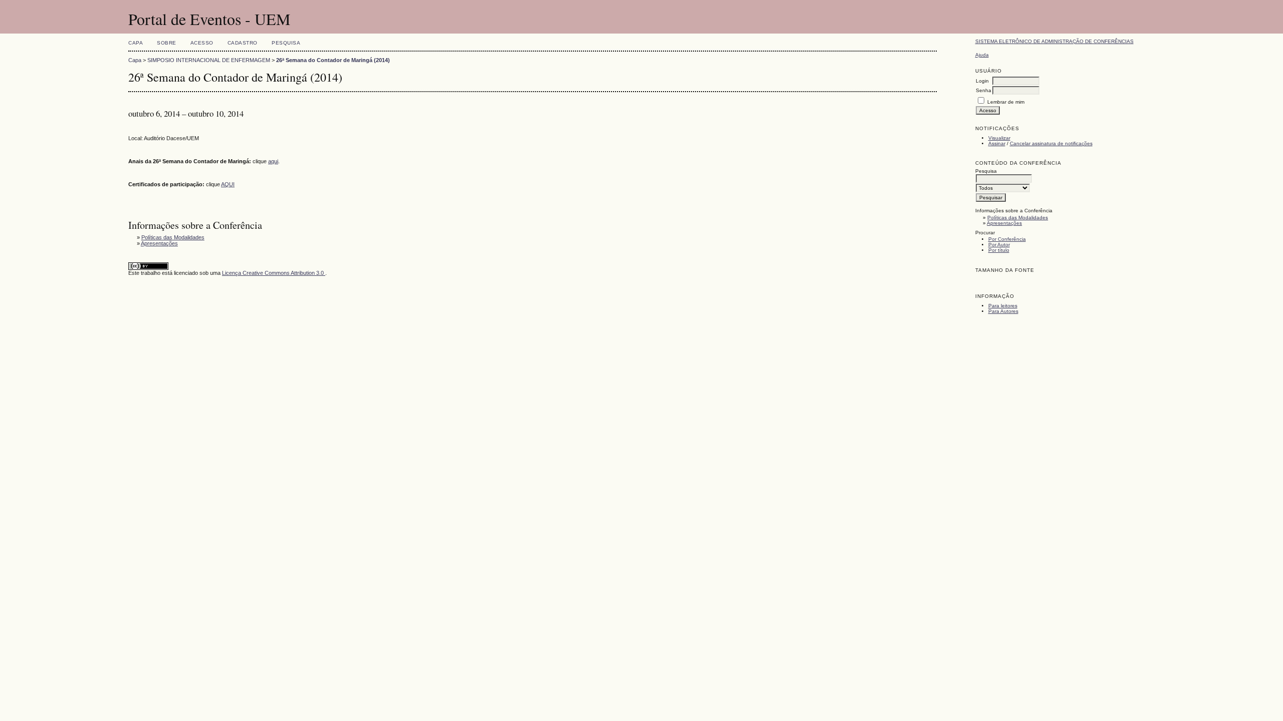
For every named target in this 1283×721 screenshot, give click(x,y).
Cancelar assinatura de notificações (1051, 143)
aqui (273, 161)
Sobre (166, 43)
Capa (135, 43)
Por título (998, 250)
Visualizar (999, 138)
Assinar (996, 143)
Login (982, 81)
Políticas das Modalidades (1017, 217)
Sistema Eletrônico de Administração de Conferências (1054, 41)
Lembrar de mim (1005, 102)
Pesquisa (286, 43)
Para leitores (1002, 305)
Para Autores (1003, 311)
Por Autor (999, 244)
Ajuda (982, 55)
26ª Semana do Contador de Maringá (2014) (333, 60)
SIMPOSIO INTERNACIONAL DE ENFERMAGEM (208, 60)
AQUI (228, 184)
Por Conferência (1007, 239)
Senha (983, 90)
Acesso (201, 43)
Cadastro (243, 43)
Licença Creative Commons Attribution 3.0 (273, 273)
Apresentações (1004, 223)
